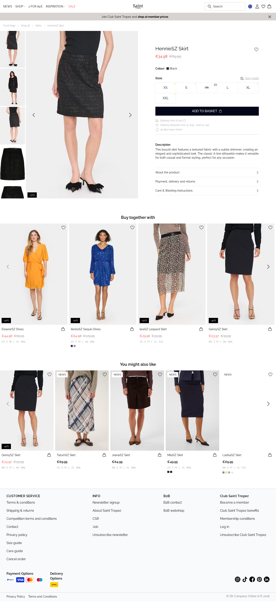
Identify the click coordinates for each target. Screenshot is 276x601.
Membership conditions (237, 519)
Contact (12, 527)
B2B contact (172, 502)
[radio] (165, 88)
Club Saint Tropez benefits (239, 510)
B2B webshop (173, 510)
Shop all (25, 25)
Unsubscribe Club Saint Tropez (243, 535)
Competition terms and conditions (31, 519)
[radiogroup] (207, 93)
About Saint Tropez (107, 510)
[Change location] (250, 6)
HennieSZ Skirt (55, 25)
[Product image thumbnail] (12, 49)
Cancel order (16, 559)
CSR (96, 519)
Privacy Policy (15, 596)
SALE (72, 6)
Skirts (39, 25)
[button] (207, 172)
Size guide (252, 78)
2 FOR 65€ (35, 6)
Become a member (234, 502)
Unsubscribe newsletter (110, 535)
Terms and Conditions (42, 596)
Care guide (14, 551)
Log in (224, 527)
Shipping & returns (20, 510)
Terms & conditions (20, 502)
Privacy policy (16, 535)
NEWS (7, 6)
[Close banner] (270, 17)
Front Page (9, 25)
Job (95, 527)
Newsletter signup (106, 502)
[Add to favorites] (256, 49)
